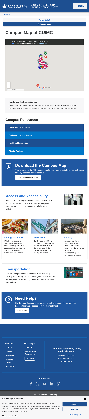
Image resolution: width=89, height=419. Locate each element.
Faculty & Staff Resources (29, 353)
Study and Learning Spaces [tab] (20, 135)
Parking (74, 239)
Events (29, 347)
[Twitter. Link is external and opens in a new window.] (38, 384)
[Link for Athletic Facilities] (25, 151)
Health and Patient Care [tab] (18, 143)
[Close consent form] (85, 399)
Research (9, 366)
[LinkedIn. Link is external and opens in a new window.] (51, 384)
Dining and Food (15, 239)
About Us (7, 14)
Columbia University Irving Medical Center (30, 330)
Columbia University (48, 395)
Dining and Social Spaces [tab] (19, 127)
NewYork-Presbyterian (58, 331)
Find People (29, 343)
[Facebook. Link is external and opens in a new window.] (31, 384)
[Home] (30, 6)
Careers (9, 347)
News (9, 352)
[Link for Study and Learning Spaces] (34, 135)
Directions (44, 239)
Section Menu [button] (45, 24)
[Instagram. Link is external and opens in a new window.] (58, 384)
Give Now (30, 359)
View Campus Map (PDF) (29, 178)
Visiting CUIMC (44, 20)
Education (9, 356)
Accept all (74, 404)
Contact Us (22, 310)
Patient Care (9, 361)
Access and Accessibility (44, 202)
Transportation (44, 275)
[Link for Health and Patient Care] (30, 143)
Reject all (74, 409)
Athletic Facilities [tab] (16, 151)
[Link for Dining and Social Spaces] (32, 127)
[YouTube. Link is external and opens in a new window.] (44, 384)
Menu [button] (81, 6)
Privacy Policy (74, 415)
